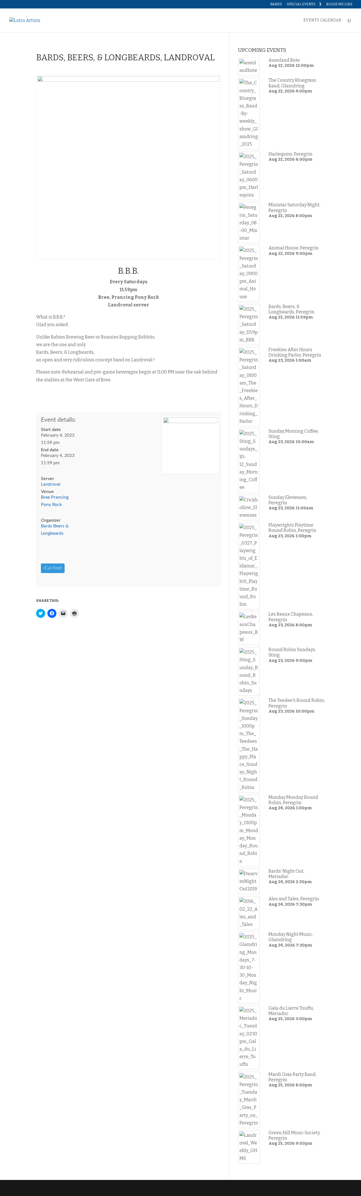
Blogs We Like (339, 4)
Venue (47, 491)
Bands (276, 4)
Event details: (58, 420)
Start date (51, 429)
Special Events (301, 4)
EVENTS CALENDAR (322, 20)
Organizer (51, 520)
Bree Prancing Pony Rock (55, 501)
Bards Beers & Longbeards (55, 530)
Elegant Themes (74, 1188)
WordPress (125, 1188)
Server (47, 478)
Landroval (50, 484)
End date (50, 450)
